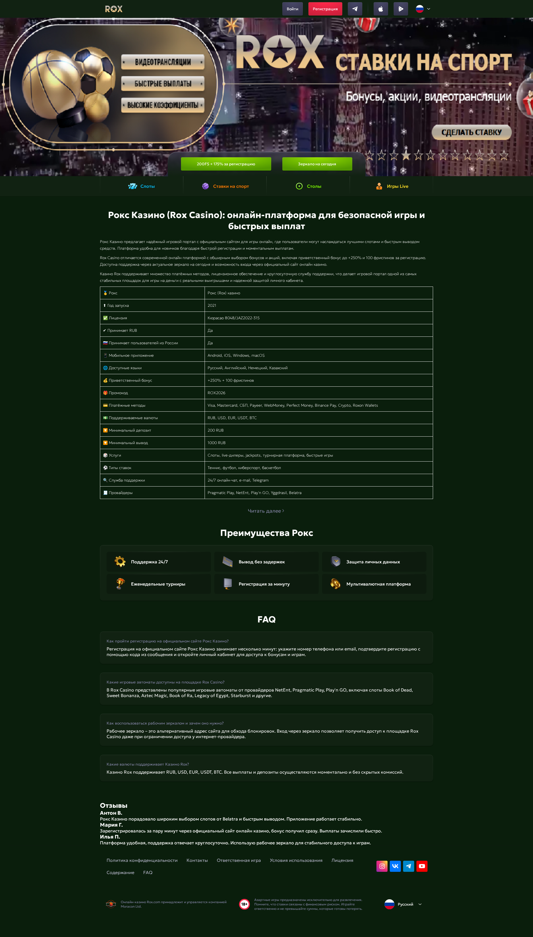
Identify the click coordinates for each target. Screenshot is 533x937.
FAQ (147, 872)
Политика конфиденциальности (142, 860)
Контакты (197, 860)
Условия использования (296, 860)
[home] (114, 9)
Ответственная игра (239, 860)
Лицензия (342, 860)
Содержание (120, 872)
